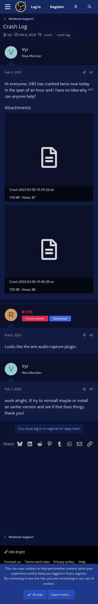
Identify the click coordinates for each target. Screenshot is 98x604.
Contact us (12, 561)
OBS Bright (16, 552)
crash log (63, 35)
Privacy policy (63, 561)
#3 (91, 389)
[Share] (84, 72)
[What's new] (76, 7)
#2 (91, 335)
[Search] (89, 7)
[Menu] (8, 7)
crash (48, 35)
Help (82, 561)
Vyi (9, 34)
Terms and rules (37, 561)
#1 (91, 72)
